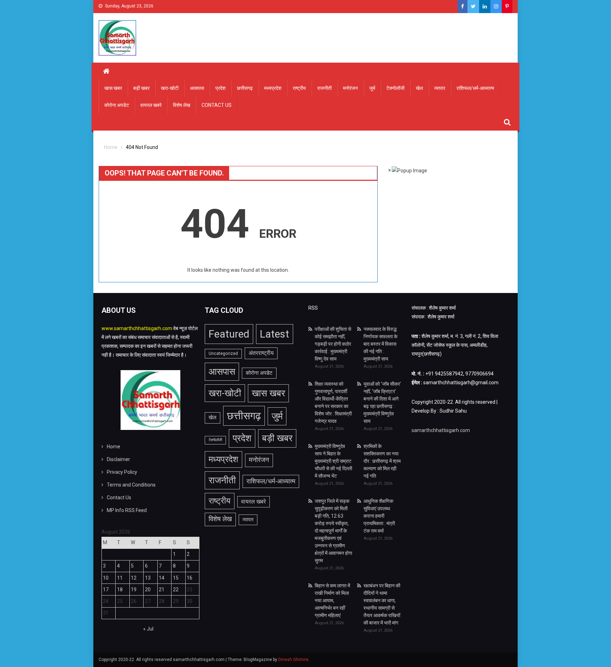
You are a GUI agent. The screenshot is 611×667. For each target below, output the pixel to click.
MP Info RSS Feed (127, 510)
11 (120, 578)
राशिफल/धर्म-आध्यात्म (475, 88)
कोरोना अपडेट (116, 105)
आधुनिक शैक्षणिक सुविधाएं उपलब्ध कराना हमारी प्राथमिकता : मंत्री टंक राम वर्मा (379, 516)
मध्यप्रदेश (272, 88)
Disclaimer (118, 459)
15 (176, 578)
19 (133, 589)
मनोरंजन (350, 88)
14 (161, 578)
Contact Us (217, 105)
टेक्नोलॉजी (395, 88)
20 (148, 589)
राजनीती (324, 88)
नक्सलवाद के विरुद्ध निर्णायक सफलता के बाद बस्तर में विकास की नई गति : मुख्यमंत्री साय (380, 344)
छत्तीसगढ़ (245, 88)
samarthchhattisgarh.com (441, 430)
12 (133, 578)
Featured (229, 334)
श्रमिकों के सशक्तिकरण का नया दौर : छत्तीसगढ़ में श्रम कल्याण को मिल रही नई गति (382, 461)
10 (106, 578)
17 (106, 589)
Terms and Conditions (131, 485)
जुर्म (372, 88)
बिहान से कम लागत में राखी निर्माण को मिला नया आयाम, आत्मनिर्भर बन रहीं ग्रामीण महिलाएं (332, 600)
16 (189, 578)
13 (148, 578)
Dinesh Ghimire (293, 659)
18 (120, 589)
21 (161, 589)
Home (113, 446)
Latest (274, 334)
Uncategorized (223, 353)
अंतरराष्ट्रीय (261, 353)
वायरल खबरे (151, 105)
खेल (419, 88)
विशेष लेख (181, 105)
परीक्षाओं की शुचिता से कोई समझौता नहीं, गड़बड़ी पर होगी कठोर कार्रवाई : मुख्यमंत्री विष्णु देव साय (333, 344)
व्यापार (439, 88)
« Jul (148, 629)
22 (176, 589)
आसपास (197, 88)
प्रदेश (220, 88)
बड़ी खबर (141, 88)
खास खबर (113, 88)
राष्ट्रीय (299, 88)
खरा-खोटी (170, 88)
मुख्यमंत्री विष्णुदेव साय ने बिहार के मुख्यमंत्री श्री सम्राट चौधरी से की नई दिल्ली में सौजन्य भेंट (333, 461)
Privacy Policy (122, 472)
